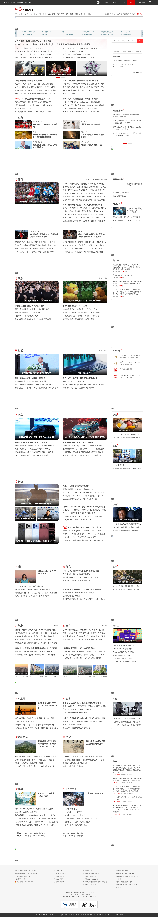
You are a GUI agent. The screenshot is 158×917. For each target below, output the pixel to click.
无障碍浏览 (20, 2)
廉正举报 (116, 915)
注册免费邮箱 (140, 2)
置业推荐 (123, 32)
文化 (49, 14)
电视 (105, 278)
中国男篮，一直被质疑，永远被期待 (45, 125)
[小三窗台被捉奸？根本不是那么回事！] (71, 135)
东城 (94, 676)
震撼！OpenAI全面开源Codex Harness (84, 112)
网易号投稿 (137, 72)
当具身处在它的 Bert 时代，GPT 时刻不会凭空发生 (82, 516)
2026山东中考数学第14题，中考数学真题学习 (80, 577)
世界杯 (26, 14)
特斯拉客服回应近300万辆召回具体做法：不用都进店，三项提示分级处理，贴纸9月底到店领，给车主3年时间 (127, 267)
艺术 (115, 567)
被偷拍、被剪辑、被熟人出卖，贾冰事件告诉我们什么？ (36, 630)
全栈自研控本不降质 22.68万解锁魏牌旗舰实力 (32, 455)
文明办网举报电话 (59, 882)
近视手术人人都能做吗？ (121, 193)
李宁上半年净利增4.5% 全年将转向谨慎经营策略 (130, 363)
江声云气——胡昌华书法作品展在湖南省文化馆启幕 (82, 756)
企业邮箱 (119, 14)
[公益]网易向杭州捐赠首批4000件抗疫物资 (127, 468)
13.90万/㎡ (104, 676)
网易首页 (6, 2)
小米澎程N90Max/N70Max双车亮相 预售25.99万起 (34, 452)
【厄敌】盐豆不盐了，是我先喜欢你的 (77, 822)
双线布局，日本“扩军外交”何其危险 (76, 54)
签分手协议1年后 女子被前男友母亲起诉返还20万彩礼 (35, 93)
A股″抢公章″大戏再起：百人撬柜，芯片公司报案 (130, 377)
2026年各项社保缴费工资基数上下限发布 (36, 99)
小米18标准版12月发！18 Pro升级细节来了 (84, 527)
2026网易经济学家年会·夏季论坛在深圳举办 (31, 381)
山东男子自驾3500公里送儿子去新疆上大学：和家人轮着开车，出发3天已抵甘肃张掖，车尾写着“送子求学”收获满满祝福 (127, 292)
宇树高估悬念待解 (126, 369)
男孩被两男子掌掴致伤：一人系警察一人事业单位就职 (35, 90)
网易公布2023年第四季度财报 (35, 836)
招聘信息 (77, 915)
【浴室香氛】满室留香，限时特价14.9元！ (127, 719)
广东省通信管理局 (20, 879)
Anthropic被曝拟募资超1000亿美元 (76, 486)
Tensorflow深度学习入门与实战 (123, 652)
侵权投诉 (122, 915)
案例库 (56, 625)
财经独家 (117, 351)
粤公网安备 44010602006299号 (26, 882)
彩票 (31, 14)
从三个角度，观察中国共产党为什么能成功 (33, 41)
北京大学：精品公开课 (48, 32)
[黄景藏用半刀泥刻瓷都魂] (71, 124)
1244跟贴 (130, 801)
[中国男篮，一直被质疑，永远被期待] (23, 124)
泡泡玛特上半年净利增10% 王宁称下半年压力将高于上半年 (131, 356)
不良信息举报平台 (59, 879)
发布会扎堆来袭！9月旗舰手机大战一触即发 (80, 537)
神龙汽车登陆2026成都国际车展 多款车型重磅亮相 (82, 455)
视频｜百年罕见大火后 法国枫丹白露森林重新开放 (34, 809)
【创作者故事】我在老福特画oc (75, 825)
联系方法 (71, 915)
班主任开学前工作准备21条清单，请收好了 (79, 593)
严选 (115, 699)
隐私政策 (90, 915)
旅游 (20, 789)
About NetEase (56, 915)
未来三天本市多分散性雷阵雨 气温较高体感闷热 (33, 102)
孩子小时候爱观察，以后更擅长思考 (76, 580)
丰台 (31, 676)
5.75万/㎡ (89, 676)
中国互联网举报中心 (60, 876)
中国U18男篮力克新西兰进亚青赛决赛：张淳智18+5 (83, 211)
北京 (80, 14)
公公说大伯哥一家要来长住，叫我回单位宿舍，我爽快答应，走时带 (127, 134)
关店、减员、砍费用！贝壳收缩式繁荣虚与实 (80, 378)
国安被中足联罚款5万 (23, 108)
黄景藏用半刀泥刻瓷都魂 (90, 124)
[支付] (119, 2)
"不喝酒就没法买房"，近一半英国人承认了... (80, 648)
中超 (97, 179)
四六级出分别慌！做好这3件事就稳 (76, 574)
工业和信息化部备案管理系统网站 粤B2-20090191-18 (79, 892)
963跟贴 (129, 814)
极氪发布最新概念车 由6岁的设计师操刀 (78, 442)
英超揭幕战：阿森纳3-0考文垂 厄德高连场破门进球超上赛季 (44, 235)
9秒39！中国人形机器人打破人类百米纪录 (79, 513)
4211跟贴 (129, 783)
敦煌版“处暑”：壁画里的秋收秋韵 (75, 763)
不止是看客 (85, 32)
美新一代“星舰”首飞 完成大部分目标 (77, 709)
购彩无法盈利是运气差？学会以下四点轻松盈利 (86, 105)
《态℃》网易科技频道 (48, 34)
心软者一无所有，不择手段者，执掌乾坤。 (31, 763)
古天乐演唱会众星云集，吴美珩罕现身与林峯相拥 (33, 319)
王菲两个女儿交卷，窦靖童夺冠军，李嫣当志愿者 (82, 312)
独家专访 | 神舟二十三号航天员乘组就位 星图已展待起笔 (84, 706)
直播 (53, 14)
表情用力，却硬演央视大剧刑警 (27, 316)
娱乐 (44, 14)
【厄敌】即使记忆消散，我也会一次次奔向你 (80, 818)
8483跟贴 (130, 774)
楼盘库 (104, 625)
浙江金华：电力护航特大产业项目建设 (77, 728)
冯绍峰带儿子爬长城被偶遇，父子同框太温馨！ (81, 309)
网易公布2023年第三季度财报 (73, 836)
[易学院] (120, 72)
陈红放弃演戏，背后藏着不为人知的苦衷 (78, 319)
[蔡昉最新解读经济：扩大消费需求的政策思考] (23, 145)
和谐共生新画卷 (69, 93)
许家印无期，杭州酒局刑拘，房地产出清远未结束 (82, 658)
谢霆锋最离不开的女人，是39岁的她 (28, 312)
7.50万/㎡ (41, 676)
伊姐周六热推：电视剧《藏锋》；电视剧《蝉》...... (34, 589)
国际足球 (103, 179)
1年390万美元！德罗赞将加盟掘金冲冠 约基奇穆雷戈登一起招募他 (92, 235)
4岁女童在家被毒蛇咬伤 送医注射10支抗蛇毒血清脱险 (83, 90)
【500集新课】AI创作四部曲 (122, 649)
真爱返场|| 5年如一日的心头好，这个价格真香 (32, 596)
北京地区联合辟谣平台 (89, 876)
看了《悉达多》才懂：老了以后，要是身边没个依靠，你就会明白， (127, 128)
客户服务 (83, 915)
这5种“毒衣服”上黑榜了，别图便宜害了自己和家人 (34, 639)
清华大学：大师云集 (67, 32)
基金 (105, 350)
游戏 (115, 505)
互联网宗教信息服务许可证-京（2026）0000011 (127, 886)
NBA (87, 179)
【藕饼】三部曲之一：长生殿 (74, 815)
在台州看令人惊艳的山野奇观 (26, 812)
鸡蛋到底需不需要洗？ (120, 196)
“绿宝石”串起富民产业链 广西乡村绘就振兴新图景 (33, 57)
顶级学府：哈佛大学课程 (108, 32)
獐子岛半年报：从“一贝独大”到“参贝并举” (78, 388)
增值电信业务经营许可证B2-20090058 (26, 873)
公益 (115, 446)
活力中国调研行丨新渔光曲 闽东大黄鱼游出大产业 (34, 51)
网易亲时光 (126, 14)
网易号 (90, 14)
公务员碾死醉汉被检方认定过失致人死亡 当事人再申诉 (84, 87)
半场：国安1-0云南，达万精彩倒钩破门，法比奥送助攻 (84, 218)
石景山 (65, 676)
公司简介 (64, 915)
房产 (62, 14)
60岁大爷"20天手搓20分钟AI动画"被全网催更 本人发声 (84, 84)
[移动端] (98, 2)
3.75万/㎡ (56, 676)
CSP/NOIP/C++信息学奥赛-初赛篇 (124, 662)
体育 (20, 14)
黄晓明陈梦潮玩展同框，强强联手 (76, 306)
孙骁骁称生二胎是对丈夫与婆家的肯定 (82, 108)
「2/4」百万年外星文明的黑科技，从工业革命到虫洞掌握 (134, 210)
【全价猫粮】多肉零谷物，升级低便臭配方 (127, 725)
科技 (40, 14)
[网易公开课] (105, 2)
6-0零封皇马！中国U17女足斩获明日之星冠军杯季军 (35, 252)
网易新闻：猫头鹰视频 (28, 32)
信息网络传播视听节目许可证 (124, 882)
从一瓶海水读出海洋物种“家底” (74, 725)
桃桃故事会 (118, 110)
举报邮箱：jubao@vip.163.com (125, 873)
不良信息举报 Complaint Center (103, 915)
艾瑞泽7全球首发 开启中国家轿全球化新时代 (32, 442)
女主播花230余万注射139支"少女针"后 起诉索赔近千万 (35, 84)
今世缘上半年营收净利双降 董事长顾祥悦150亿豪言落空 (45, 136)
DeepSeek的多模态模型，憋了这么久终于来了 (81, 499)
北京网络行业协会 (88, 870)
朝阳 (16, 676)
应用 (12, 2)
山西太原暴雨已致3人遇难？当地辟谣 (125, 60)
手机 (65, 527)
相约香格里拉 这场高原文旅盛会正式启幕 (78, 57)
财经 (35, 14)
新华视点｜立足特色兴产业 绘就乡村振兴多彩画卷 (82, 703)
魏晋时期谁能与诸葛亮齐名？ (134, 185)
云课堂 (116, 626)
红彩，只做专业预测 (107, 34)
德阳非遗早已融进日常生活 (73, 766)
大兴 (79, 676)
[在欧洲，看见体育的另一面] (71, 145)
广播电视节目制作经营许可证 (91, 873)
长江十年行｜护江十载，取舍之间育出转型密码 (33, 54)
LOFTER (71, 789)
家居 (67, 14)
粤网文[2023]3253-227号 (90, 879)
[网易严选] (113, 2)
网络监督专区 (136, 9)
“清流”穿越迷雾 (26, 34)
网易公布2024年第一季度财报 (73, 833)
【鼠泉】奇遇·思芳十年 (72, 809)
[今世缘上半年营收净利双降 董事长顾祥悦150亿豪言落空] (23, 135)
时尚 (20, 566)
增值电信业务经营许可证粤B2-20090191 (26, 870)
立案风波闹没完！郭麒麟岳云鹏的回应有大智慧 (81, 316)
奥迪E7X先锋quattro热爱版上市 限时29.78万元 (32, 449)
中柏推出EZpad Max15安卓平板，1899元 (79, 520)
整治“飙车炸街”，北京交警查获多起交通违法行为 (33, 105)
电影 (100, 278)
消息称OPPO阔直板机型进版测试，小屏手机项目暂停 (83, 540)
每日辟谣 (117, 56)
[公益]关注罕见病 (118, 465)
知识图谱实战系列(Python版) (122, 655)
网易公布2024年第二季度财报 (35, 833)
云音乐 (107, 14)
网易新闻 (24, 9)
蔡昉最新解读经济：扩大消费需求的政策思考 (45, 146)
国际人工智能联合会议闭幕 (73, 51)
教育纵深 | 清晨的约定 (71, 596)
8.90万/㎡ (25, 676)
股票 (100, 350)
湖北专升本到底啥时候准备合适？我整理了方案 (81, 571)
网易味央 (112, 14)
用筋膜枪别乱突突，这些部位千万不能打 (126, 437)
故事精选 (23, 736)
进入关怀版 (28, 2)
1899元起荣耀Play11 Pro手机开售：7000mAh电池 (82, 531)
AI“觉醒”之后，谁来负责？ (24, 721)
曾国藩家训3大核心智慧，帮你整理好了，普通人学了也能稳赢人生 (127, 115)
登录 (131, 2)
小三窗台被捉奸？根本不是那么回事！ (93, 136)
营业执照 (118, 879)
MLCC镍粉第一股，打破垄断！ (75, 381)
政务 (85, 14)
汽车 (71, 14)
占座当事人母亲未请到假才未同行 (124, 275)
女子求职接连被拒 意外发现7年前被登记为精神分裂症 (35, 87)
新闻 (16, 14)
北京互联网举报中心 (60, 873)
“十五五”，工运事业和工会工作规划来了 (30, 48)
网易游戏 (132, 14)
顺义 (46, 676)
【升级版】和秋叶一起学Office (123, 658)
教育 (58, 14)
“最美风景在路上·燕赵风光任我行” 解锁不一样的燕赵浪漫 (36, 822)
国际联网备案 (58, 870)
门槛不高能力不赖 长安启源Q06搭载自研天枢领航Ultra (84, 452)
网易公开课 (118, 179)
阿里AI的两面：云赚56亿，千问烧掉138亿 (84, 102)
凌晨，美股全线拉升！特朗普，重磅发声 (83, 99)
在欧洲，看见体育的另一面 (91, 145)
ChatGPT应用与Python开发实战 (123, 645)
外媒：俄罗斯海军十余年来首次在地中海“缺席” (81, 81)
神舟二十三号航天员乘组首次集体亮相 (77, 712)
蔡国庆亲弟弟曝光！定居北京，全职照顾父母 (32, 309)
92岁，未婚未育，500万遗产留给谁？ (29, 586)
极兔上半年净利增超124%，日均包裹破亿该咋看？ (34, 385)
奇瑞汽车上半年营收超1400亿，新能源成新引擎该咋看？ (36, 388)
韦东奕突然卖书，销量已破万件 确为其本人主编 (33, 112)
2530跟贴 (130, 793)
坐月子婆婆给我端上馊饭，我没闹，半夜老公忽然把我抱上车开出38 (127, 122)
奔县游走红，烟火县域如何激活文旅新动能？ (80, 48)
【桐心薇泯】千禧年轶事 (72, 812)
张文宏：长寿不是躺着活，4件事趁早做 (126, 434)
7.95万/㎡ (74, 676)
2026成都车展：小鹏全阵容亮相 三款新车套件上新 (82, 446)
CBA (92, 179)
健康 (76, 14)
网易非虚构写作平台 (127, 34)
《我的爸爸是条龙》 (87, 34)
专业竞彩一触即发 (67, 34)
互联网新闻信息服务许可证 (22, 876)
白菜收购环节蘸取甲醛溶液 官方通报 (28, 81)
